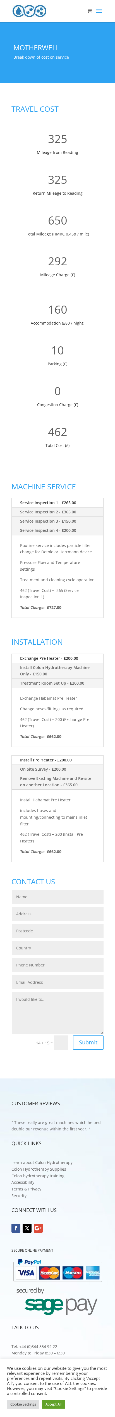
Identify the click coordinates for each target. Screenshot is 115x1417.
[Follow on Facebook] (15, 1228)
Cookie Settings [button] (23, 1404)
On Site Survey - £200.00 (43, 769)
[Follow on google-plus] (38, 1228)
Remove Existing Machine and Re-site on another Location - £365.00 (55, 782)
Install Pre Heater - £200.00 (46, 760)
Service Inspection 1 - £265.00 (48, 502)
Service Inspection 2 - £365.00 (48, 512)
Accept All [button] (53, 1404)
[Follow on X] (27, 1228)
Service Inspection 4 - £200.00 (48, 530)
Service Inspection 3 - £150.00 (48, 521)
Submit (88, 1042)
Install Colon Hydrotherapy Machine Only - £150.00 (55, 671)
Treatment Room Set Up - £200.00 (52, 683)
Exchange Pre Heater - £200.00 (49, 658)
